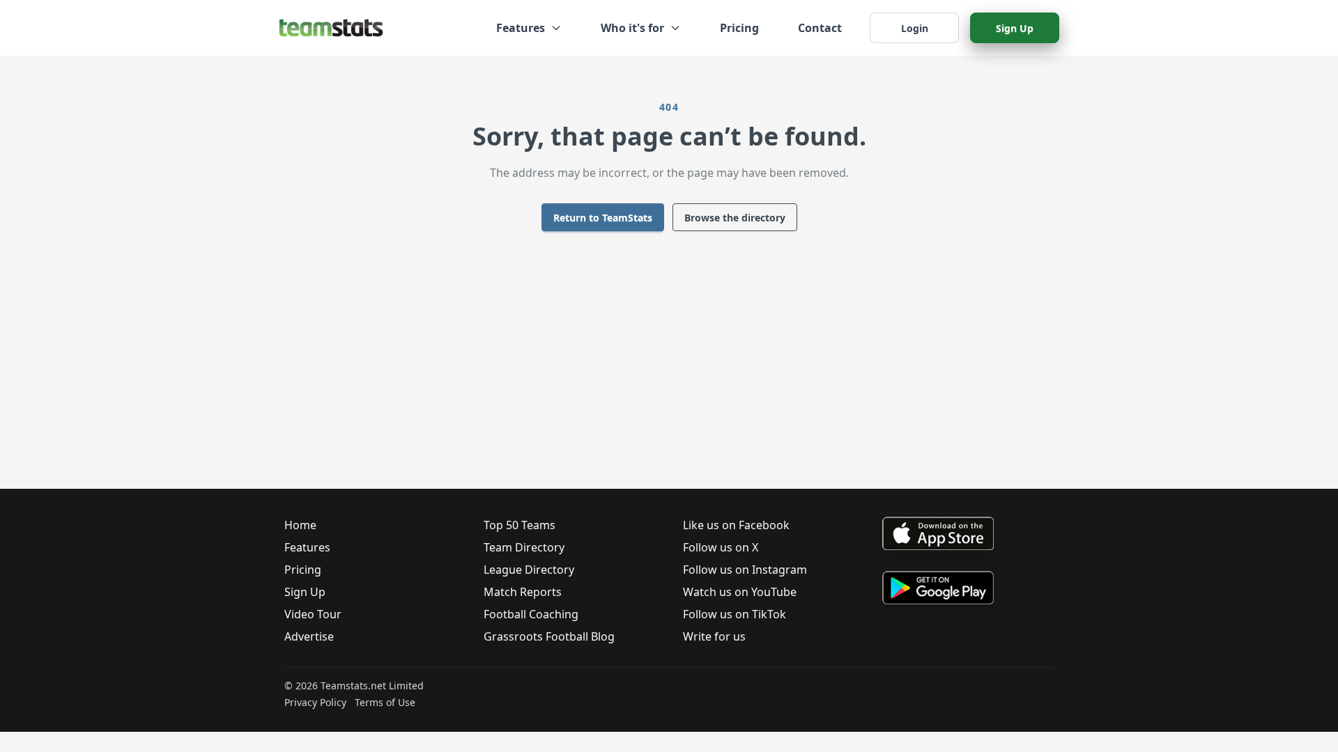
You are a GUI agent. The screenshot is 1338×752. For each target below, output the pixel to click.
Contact (820, 28)
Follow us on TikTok (734, 614)
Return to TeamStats (602, 217)
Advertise (309, 636)
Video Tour (312, 614)
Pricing (739, 28)
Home (300, 525)
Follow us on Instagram (745, 569)
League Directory (529, 569)
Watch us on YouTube (740, 592)
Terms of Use (385, 702)
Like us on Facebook (736, 525)
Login (914, 28)
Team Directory (524, 547)
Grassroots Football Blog (549, 636)
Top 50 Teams (519, 525)
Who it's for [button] (632, 28)
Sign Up (1014, 28)
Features (307, 547)
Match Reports (523, 592)
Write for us (714, 636)
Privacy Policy (315, 702)
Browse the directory (734, 217)
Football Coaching (531, 614)
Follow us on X (720, 547)
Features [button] (520, 28)
